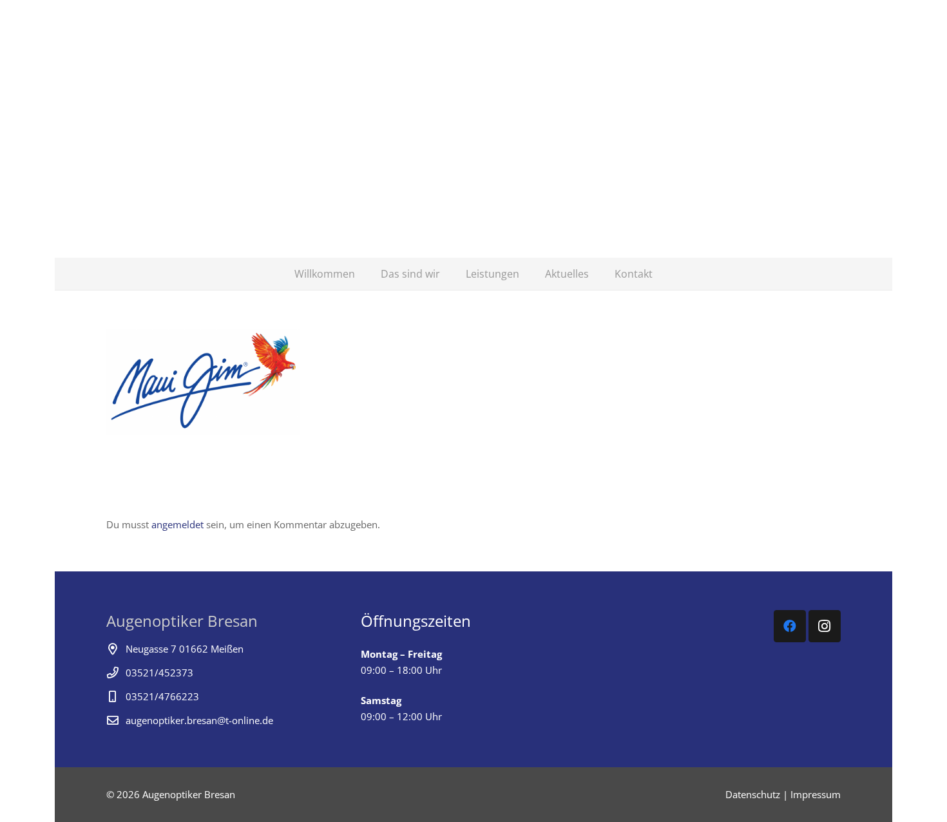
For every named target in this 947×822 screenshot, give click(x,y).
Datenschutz (752, 794)
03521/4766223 (162, 696)
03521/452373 (159, 672)
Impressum (815, 794)
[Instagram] (824, 626)
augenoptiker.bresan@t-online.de (199, 720)
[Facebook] (790, 626)
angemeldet (177, 524)
